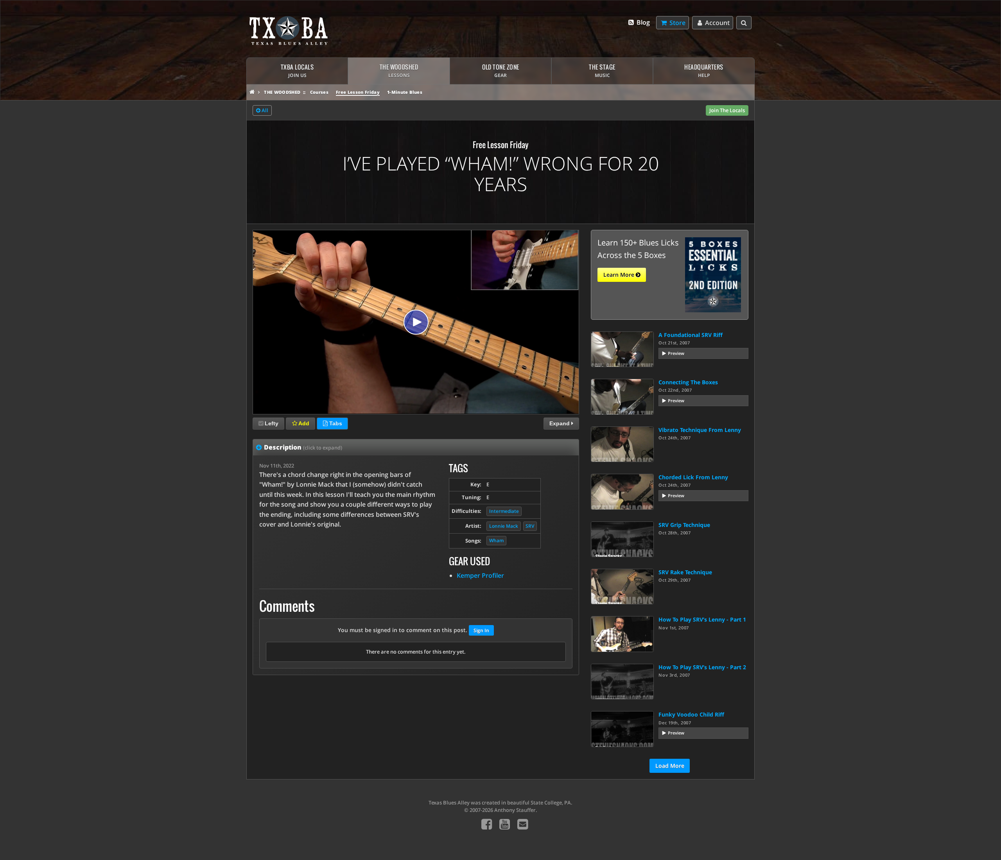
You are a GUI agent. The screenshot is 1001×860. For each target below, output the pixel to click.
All (264, 110)
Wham (496, 540)
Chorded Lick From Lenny (693, 477)
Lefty (271, 423)
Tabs (335, 423)
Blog (642, 22)
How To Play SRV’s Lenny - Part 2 (702, 667)
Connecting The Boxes (688, 382)
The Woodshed (282, 92)
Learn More (619, 274)
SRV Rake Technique (685, 572)
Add (303, 423)
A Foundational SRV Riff (690, 335)
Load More (669, 765)
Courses (319, 92)
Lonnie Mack (503, 526)
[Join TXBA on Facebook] (486, 823)
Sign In (481, 630)
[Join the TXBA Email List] (522, 823)
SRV (530, 526)
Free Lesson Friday (358, 92)
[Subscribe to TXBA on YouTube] (504, 823)
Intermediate (504, 511)
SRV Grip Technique (684, 525)
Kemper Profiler (480, 575)
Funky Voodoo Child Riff (691, 714)
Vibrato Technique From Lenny (699, 430)
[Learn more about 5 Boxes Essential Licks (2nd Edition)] (713, 274)
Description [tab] (303, 447)
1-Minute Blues (404, 92)
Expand (560, 423)
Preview (676, 353)
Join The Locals (727, 110)
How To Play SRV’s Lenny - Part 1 (702, 619)
